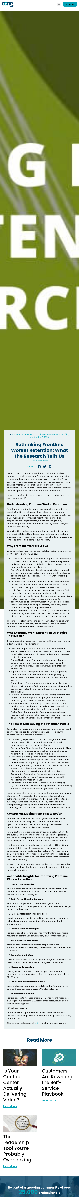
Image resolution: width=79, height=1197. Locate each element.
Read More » (10, 1106)
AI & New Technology (22, 434)
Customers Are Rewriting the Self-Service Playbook (57, 1082)
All (34, 434)
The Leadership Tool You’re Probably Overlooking (17, 1148)
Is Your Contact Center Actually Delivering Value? (14, 1085)
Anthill (37, 1023)
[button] (59, 4)
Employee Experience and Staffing (52, 434)
